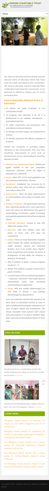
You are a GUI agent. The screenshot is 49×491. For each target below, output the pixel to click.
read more (19, 375)
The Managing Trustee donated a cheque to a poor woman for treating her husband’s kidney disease (24, 465)
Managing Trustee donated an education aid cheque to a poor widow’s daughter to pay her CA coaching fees (24, 424)
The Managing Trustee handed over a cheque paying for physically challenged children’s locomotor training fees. (24, 445)
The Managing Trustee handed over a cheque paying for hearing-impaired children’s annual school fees (24, 456)
